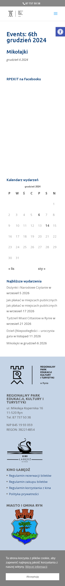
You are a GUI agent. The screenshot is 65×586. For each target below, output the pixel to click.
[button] (60, 31)
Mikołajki (13, 343)
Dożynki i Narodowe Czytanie (27, 287)
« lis (11, 269)
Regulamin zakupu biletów (28, 482)
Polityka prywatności (24, 494)
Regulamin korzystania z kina (30, 488)
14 (47, 225)
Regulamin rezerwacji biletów (30, 475)
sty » (42, 269)
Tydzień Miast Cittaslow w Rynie (29, 318)
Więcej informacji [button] (36, 566)
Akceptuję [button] (32, 576)
